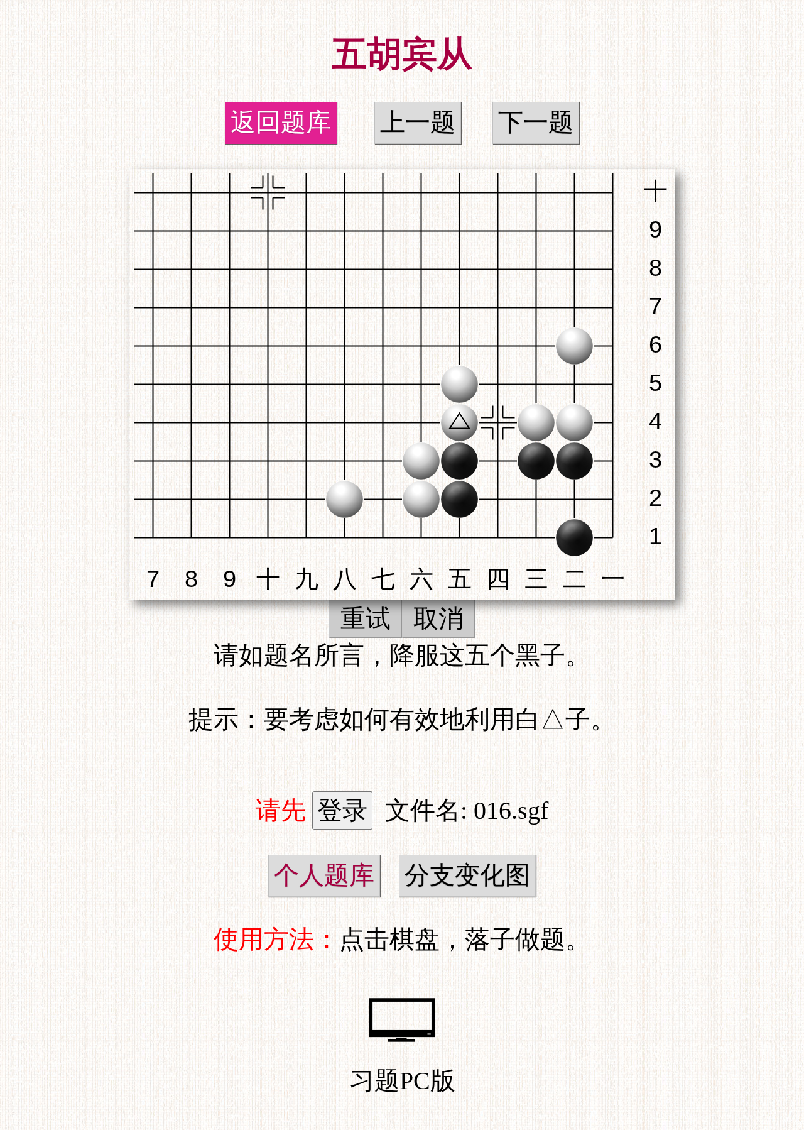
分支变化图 (467, 875)
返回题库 (281, 122)
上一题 (417, 122)
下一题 (535, 122)
